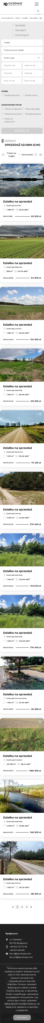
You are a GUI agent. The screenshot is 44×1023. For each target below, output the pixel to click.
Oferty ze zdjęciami (13, 109)
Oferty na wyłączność (9, 120)
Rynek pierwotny (12, 95)
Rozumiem (22, 1017)
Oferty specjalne (32, 109)
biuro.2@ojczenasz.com (21, 957)
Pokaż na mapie (11, 154)
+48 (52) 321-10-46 (18, 947)
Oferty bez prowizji (13, 114)
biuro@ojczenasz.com (20, 953)
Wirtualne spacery (33, 114)
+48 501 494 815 (17, 950)
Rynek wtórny (31, 95)
